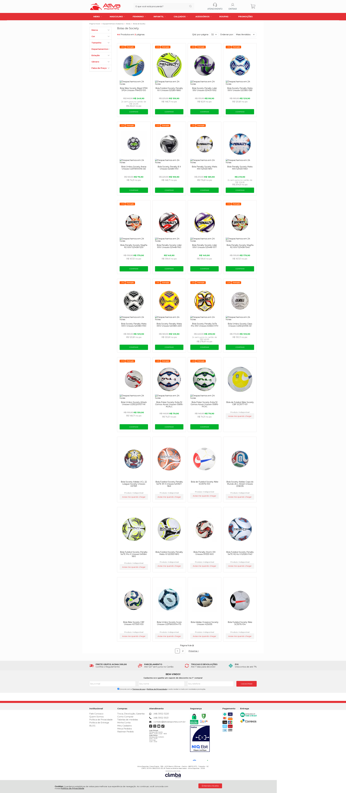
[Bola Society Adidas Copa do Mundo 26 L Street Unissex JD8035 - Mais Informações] (240, 459)
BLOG (92, 725)
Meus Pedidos (124, 728)
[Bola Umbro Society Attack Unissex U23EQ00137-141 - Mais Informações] (134, 379)
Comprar (133, 112)
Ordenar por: (226, 34)
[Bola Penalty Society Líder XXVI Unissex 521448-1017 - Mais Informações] (204, 222)
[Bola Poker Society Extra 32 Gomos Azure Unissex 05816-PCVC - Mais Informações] (204, 379)
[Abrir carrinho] (253, 6)
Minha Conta (123, 722)
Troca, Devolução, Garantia (130, 713)
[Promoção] (130, 47)
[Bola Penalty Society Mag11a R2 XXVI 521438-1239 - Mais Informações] (134, 222)
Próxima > (194, 651)
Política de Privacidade (72, 788)
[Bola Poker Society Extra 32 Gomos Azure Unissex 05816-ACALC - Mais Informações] (169, 379)
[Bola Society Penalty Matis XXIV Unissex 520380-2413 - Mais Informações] (169, 301)
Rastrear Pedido (125, 731)
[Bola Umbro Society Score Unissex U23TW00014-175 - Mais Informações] (169, 599)
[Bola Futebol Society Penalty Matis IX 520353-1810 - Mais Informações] (169, 529)
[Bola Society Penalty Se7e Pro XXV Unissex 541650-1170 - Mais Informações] (204, 301)
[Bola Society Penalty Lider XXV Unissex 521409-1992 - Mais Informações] (204, 65)
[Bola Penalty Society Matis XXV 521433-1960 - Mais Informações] (240, 144)
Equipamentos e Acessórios (113, 24)
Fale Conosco (96, 713)
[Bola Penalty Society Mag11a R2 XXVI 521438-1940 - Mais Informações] (240, 222)
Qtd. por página (200, 34)
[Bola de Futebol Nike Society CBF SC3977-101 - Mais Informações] (240, 379)
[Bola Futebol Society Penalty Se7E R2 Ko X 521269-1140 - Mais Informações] (240, 529)
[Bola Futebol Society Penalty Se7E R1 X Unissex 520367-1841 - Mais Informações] (169, 459)
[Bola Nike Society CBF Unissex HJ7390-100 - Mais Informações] (134, 599)
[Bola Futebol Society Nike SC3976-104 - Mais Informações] (240, 599)
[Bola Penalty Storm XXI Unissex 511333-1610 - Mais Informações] (204, 529)
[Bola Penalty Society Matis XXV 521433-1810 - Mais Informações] (204, 144)
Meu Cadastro (124, 725)
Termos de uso (138, 689)
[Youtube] (158, 727)
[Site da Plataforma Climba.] (173, 774)
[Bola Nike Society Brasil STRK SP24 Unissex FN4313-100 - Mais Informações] (134, 65)
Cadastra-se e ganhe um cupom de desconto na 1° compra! (173, 678)
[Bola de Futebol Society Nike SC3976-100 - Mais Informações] (204, 459)
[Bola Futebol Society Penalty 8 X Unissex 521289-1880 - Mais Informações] (169, 65)
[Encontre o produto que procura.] (190, 6)
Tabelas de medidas (127, 719)
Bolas (128, 24)
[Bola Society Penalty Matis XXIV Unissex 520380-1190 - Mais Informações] (134, 301)
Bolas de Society (139, 24)
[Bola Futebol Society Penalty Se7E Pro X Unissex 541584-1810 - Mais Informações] (134, 529)
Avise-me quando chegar (240, 416)
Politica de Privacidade (157, 689)
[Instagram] (154, 727)
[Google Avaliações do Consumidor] (201, 757)
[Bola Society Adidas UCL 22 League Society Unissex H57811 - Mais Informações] (134, 459)
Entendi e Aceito (210, 786)
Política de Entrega (99, 722)
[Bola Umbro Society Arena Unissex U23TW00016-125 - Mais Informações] (134, 144)
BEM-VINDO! (173, 674)
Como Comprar (125, 716)
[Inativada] (200, 739)
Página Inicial (94, 24)
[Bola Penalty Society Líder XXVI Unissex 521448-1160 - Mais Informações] (169, 222)
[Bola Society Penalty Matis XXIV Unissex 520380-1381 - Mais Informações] (240, 65)
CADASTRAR (246, 684)
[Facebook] (150, 727)
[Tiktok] (162, 727)
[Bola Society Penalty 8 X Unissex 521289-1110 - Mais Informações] (169, 144)
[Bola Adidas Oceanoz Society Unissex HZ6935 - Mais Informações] (204, 599)
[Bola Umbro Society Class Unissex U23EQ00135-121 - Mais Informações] (240, 301)
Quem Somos (96, 716)
